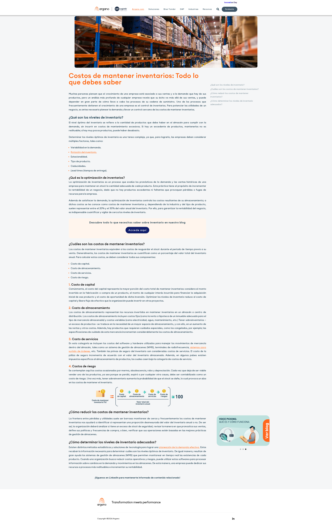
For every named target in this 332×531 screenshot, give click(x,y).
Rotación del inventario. (84, 152)
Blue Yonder (170, 9)
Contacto (229, 9)
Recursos (207, 9)
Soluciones (153, 9)
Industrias (194, 9)
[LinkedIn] (233, 518)
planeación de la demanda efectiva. (179, 447)
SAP (182, 9)
